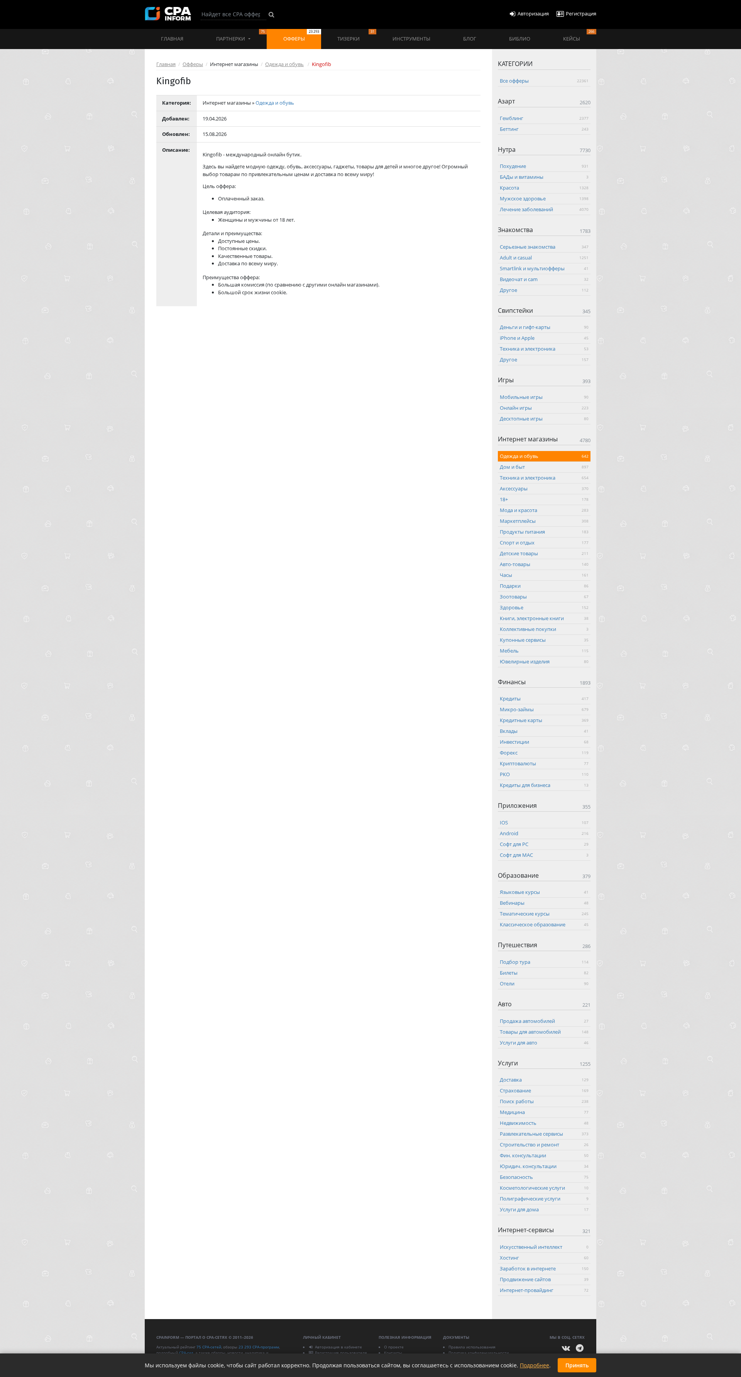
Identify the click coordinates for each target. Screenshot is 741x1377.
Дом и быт (544, 466)
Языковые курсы (544, 892)
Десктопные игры (544, 418)
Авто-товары (544, 563)
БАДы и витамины (544, 176)
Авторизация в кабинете (338, 1347)
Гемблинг (544, 117)
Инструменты (411, 38)
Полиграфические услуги (544, 1198)
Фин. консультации (544, 1155)
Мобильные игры (544, 396)
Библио (519, 38)
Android (544, 832)
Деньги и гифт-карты (544, 327)
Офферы (301, 35)
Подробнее (534, 1365)
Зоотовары (544, 596)
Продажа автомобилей (544, 1020)
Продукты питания (544, 531)
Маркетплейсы (544, 520)
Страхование (544, 1090)
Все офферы (544, 80)
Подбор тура (544, 961)
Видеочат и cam (544, 278)
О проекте (394, 1347)
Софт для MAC (544, 854)
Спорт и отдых (544, 542)
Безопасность (544, 1177)
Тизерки (355, 35)
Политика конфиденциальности (478, 1352)
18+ (544, 498)
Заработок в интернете (544, 1268)
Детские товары (544, 552)
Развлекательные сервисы (544, 1133)
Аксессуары (544, 488)
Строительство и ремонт (544, 1144)
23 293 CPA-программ (259, 1347)
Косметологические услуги (544, 1187)
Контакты (393, 1352)
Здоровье (544, 607)
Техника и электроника (544, 348)
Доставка (544, 1079)
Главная (172, 38)
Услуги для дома (544, 1209)
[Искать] (271, 14)
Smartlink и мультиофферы (544, 268)
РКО (544, 774)
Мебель (544, 650)
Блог (469, 38)
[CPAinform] (168, 13)
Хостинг (544, 1257)
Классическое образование (544, 924)
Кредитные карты (544, 720)
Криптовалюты (544, 763)
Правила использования (472, 1347)
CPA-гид (186, 1352)
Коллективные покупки (544, 628)
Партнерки (240, 35)
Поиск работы (544, 1101)
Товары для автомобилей (544, 1031)
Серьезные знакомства (544, 246)
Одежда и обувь (284, 64)
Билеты (544, 972)
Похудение (544, 166)
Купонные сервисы (544, 639)
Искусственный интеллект (544, 1246)
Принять (577, 1365)
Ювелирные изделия (544, 661)
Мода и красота (544, 509)
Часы (544, 574)
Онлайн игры (544, 407)
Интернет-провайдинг (544, 1289)
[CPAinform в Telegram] (580, 1348)
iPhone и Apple (544, 337)
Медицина (544, 1112)
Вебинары (544, 902)
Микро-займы (544, 709)
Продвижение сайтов (544, 1278)
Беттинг (544, 128)
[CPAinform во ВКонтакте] (566, 1348)
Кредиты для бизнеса (544, 785)
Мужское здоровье (544, 198)
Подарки (544, 585)
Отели (544, 983)
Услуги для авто (544, 1042)
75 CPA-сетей (208, 1347)
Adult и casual (544, 257)
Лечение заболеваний (544, 209)
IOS (544, 822)
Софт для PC (544, 843)
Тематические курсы (544, 913)
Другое (544, 289)
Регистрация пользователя (341, 1352)
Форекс (544, 752)
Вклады (544, 731)
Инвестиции (544, 741)
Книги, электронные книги (544, 617)
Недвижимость (544, 1122)
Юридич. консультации (544, 1166)
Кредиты (544, 698)
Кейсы (578, 35)
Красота (544, 187)
